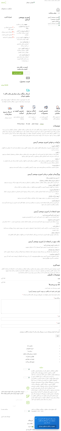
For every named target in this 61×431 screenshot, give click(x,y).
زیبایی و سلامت (52, 13)
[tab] (42, 123)
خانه (59, 13)
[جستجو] (10, 2)
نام (59, 316)
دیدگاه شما (57, 298)
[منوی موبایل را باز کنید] (59, 2)
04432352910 (4, 399)
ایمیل (58, 323)
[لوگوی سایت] (30, 2)
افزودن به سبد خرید (18, 73)
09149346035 (12, 399)
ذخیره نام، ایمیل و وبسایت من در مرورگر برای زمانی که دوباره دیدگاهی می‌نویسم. (40, 331)
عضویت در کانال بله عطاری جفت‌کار (47, 426)
